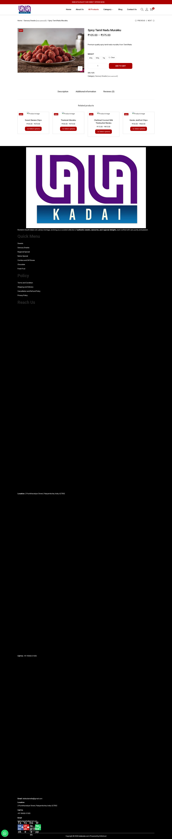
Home (20, 21)
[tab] (63, 91)
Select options (34, 129)
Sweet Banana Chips (33, 120)
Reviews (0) (108, 91)
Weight (91, 54)
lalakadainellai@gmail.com (27, 821)
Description (63, 91)
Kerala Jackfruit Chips (139, 120)
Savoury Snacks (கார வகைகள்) (35, 21)
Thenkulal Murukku (68, 120)
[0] (151, 9)
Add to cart (120, 66)
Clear (113, 57)
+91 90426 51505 (24, 813)
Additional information (86, 91)
